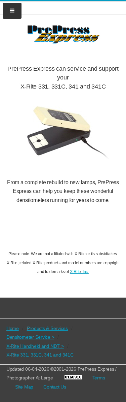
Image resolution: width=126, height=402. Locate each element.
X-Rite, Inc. (79, 271)
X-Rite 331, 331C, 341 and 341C (40, 355)
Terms (98, 377)
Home (12, 328)
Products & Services (47, 328)
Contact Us (54, 387)
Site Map (24, 387)
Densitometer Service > (30, 337)
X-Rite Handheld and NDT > (35, 346)
